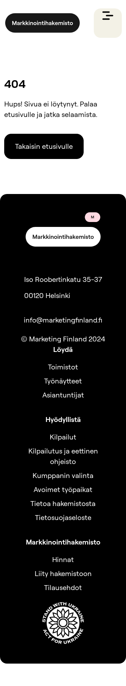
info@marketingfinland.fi (63, 320)
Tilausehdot (63, 587)
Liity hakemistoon (63, 573)
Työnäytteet (63, 380)
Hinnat (63, 559)
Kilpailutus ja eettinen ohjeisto (63, 456)
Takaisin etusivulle (44, 146)
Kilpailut (63, 436)
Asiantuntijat (63, 394)
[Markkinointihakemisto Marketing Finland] (42, 23)
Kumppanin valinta (63, 475)
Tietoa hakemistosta (63, 503)
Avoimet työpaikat (63, 489)
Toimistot (63, 366)
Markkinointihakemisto (63, 542)
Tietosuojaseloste (63, 517)
